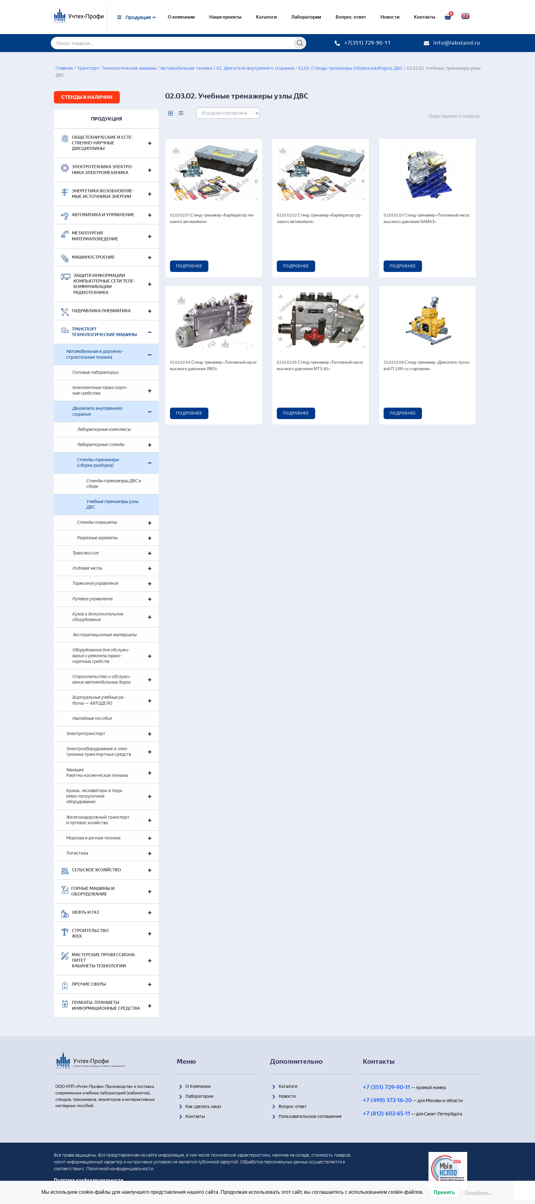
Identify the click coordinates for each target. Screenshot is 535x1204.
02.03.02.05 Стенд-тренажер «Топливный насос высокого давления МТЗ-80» (320, 366)
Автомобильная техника (186, 68)
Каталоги (266, 17)
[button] (87, 97)
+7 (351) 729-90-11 (386, 1087)
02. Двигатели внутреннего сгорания (255, 68)
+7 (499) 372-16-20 (387, 1100)
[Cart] (448, 17)
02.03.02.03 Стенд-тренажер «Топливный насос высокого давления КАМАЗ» (427, 218)
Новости (390, 17)
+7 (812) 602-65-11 (386, 1113)
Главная (64, 68)
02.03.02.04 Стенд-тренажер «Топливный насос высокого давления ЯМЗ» (213, 366)
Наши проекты (225, 17)
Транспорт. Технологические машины (116, 68)
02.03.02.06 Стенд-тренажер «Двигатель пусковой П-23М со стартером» (427, 366)
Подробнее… (478, 1192)
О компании (181, 17)
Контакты (424, 17)
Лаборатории (306, 17)
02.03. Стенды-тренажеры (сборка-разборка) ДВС (350, 68)
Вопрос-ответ (351, 17)
